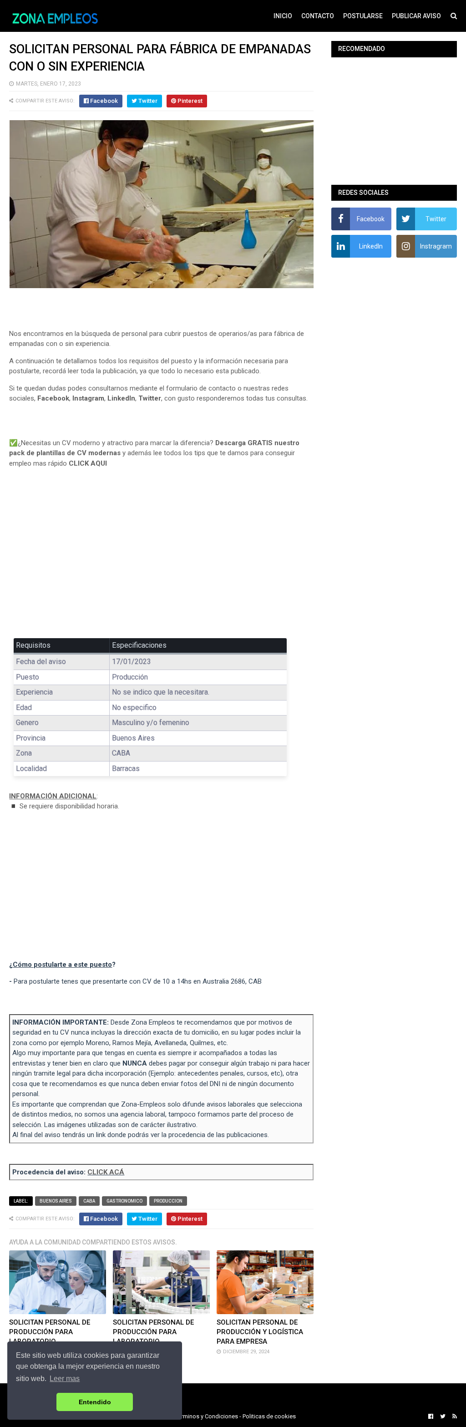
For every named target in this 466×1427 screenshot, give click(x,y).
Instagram (88, 398)
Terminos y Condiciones (206, 1416)
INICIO (283, 16)
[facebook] (431, 1416)
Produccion (168, 1201)
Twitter (149, 398)
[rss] (453, 1416)
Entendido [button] (95, 1402)
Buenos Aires (56, 1201)
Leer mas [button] (65, 1378)
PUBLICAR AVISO (416, 16)
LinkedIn (121, 398)
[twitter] (443, 1416)
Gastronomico (124, 1201)
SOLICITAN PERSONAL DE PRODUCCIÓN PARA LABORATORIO (49, 1332)
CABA (89, 1201)
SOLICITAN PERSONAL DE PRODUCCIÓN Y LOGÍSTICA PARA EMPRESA (260, 1332)
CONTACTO (317, 16)
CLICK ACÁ (105, 1172)
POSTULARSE (363, 16)
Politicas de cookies (269, 1416)
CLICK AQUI (88, 463)
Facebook (53, 398)
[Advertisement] (161, 559)
